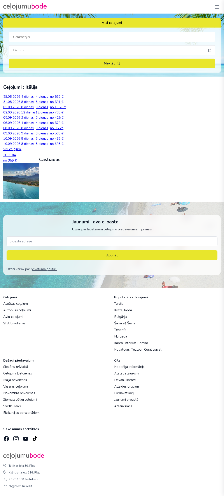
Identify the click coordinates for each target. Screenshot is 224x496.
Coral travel (152, 349)
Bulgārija (120, 317)
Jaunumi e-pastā (126, 399)
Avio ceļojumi (13, 317)
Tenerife (120, 330)
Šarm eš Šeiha (124, 323)
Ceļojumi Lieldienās (17, 373)
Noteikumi (31, 479)
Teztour (137, 349)
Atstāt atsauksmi (126, 373)
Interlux (130, 343)
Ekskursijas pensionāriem (21, 413)
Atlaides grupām (126, 386)
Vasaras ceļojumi (15, 386)
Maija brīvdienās (15, 380)
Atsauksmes (123, 406)
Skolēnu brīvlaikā (15, 367)
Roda (128, 310)
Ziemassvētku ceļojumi (20, 399)
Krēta (118, 310)
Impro (118, 343)
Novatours (122, 349)
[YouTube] (25, 437)
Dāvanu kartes (125, 380)
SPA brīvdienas (14, 323)
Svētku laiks (12, 406)
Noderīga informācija (129, 367)
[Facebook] (6, 437)
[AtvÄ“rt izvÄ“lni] (215, 6)
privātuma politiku (44, 269)
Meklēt (109, 63)
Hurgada (120, 336)
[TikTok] (34, 437)
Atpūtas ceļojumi (15, 303)
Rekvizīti (27, 486)
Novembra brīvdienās (19, 393)
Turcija (118, 303)
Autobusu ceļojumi (17, 310)
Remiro (142, 343)
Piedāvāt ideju (124, 393)
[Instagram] (15, 437)
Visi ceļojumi (112, 23)
